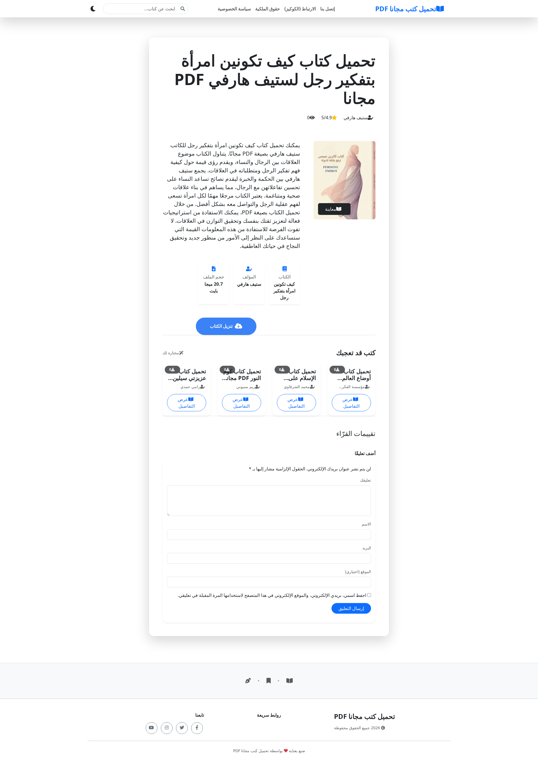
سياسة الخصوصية (234, 9)
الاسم (366, 524)
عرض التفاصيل (351, 402)
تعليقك (365, 480)
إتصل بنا (327, 9)
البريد (366, 547)
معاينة (330, 209)
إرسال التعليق (351, 608)
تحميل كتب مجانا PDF (405, 8)
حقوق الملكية (267, 9)
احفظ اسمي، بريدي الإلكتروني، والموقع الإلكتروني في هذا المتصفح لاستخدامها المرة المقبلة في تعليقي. (272, 595)
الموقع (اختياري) (358, 571)
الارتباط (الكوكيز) (300, 9)
